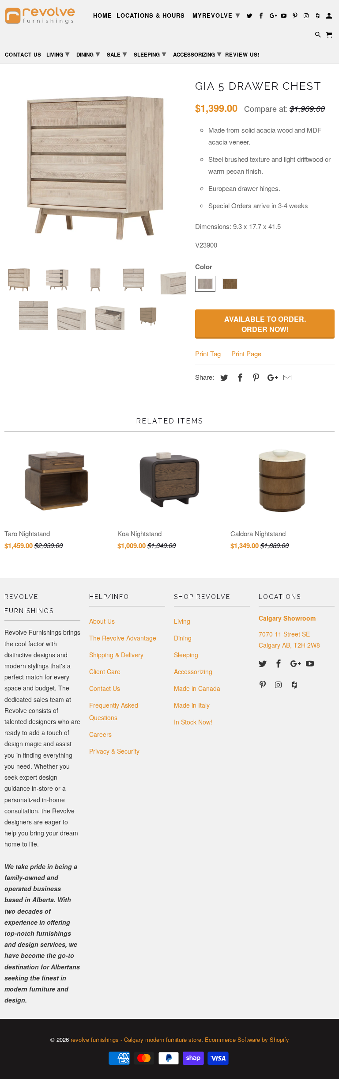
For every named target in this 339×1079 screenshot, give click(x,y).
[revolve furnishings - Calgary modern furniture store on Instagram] (279, 684)
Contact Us (104, 688)
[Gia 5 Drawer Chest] (95, 167)
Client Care (105, 671)
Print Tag (208, 353)
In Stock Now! (193, 721)
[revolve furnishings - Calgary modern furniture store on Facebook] (279, 663)
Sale (117, 53)
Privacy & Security (114, 751)
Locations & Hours (151, 15)
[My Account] (329, 17)
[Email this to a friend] (286, 377)
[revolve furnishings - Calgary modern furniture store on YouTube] (311, 663)
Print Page (246, 353)
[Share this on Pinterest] (255, 377)
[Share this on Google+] (270, 377)
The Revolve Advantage (122, 637)
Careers (100, 734)
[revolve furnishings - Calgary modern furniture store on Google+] (295, 663)
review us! (242, 54)
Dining (183, 637)
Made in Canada (197, 688)
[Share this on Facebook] (239, 377)
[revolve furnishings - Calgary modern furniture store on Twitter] (263, 663)
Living (182, 621)
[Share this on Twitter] (223, 377)
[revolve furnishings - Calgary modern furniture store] (42, 16)
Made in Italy (192, 705)
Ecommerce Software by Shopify (247, 1039)
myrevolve (216, 14)
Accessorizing (193, 671)
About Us (102, 621)
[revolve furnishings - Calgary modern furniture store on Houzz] (295, 684)
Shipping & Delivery (116, 654)
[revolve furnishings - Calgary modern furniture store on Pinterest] (263, 684)
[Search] (318, 36)
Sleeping (186, 654)
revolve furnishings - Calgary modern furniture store (136, 1039)
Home (102, 15)
